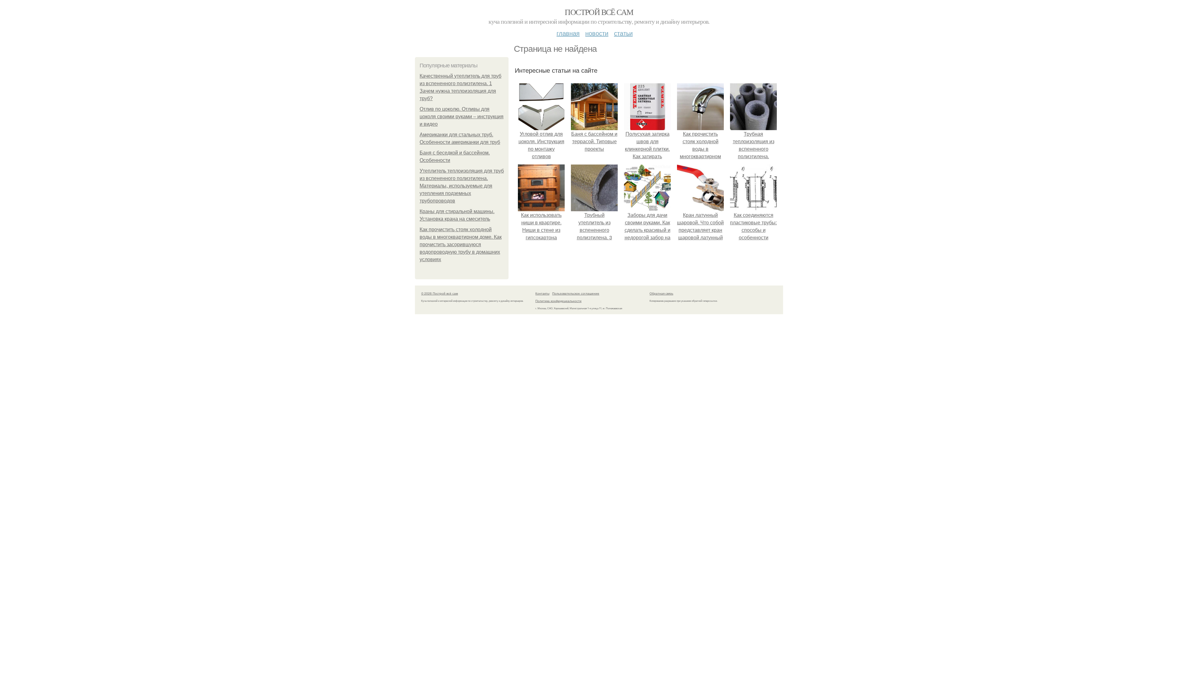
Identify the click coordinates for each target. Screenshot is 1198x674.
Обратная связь (661, 293)
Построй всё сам (599, 12)
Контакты (542, 293)
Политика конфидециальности (558, 301)
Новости (596, 32)
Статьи (623, 32)
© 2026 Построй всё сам (439, 293)
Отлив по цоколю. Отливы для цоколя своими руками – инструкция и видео (462, 116)
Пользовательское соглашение (575, 293)
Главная (568, 32)
